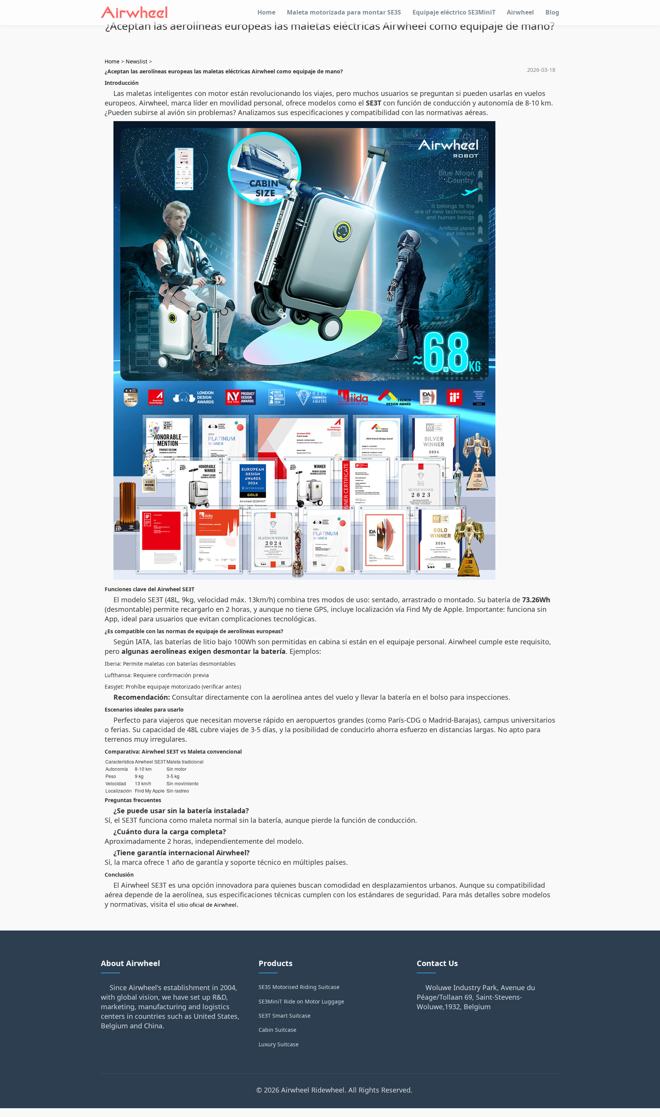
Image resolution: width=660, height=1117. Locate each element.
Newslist (136, 61)
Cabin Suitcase (277, 1029)
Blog (552, 12)
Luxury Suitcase (279, 1044)
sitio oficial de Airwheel (206, 904)
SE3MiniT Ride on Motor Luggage (301, 1001)
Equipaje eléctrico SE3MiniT (453, 12)
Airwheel (520, 12)
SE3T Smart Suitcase (285, 1015)
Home (266, 12)
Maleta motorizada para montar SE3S (344, 12)
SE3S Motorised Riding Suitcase (299, 987)
